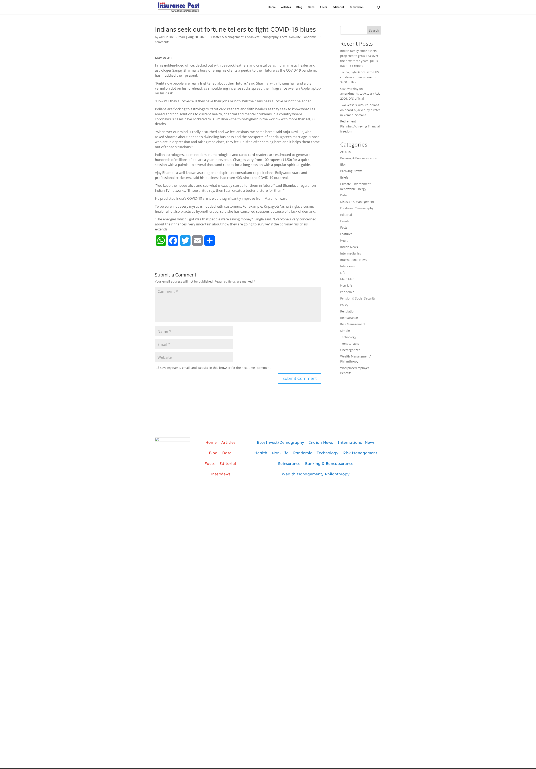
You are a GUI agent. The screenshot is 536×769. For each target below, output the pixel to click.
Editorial (338, 7)
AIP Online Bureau (172, 37)
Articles (286, 7)
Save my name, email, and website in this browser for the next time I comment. (215, 368)
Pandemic (309, 37)
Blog (299, 7)
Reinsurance (349, 318)
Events (344, 221)
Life (342, 273)
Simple (345, 331)
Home (272, 7)
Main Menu (348, 279)
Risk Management (352, 324)
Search (374, 30)
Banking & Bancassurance (358, 158)
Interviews (356, 7)
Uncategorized (350, 350)
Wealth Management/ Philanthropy (316, 474)
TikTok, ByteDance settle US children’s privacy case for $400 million (359, 77)
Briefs (344, 177)
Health (344, 240)
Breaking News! (351, 171)
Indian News (349, 247)
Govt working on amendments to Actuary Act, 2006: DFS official (360, 94)
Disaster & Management (227, 37)
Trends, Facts (349, 344)
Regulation (347, 311)
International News (353, 260)
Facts (323, 7)
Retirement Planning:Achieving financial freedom (360, 126)
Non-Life (295, 37)
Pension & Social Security (357, 298)
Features (346, 234)
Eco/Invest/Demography (261, 37)
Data (311, 7)
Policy (344, 305)
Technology (348, 337)
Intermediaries (350, 253)
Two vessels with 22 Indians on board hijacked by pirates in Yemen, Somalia (360, 110)
